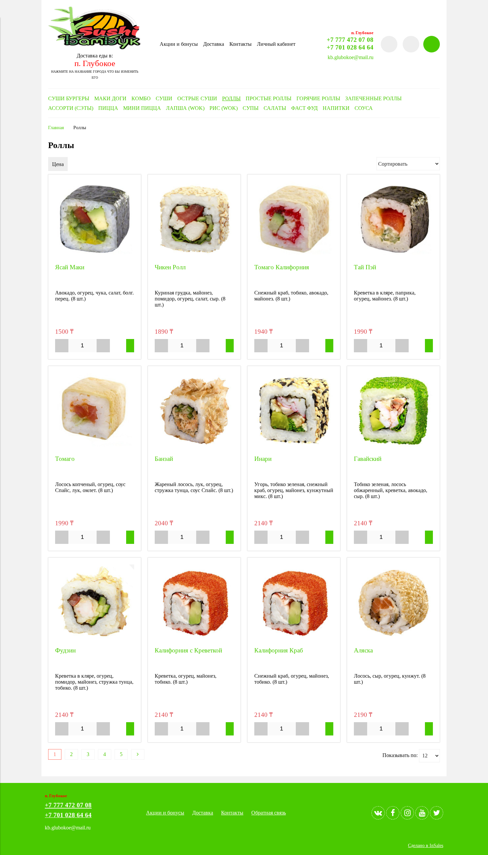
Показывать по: (400, 755)
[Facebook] (392, 812)
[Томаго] (94, 412)
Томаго (65, 458)
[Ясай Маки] (94, 220)
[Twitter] (436, 812)
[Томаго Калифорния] (293, 220)
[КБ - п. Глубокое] (94, 47)
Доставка (213, 44)
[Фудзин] (94, 603)
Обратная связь (268, 812)
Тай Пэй (365, 267)
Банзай (164, 458)
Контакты (240, 44)
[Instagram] (407, 812)
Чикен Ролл (170, 267)
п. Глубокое (94, 63)
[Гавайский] (393, 412)
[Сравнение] (411, 44)
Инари (263, 458)
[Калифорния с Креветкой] (194, 603)
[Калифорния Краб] (293, 603)
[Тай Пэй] (393, 220)
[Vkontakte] (378, 812)
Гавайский (367, 458)
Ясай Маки (69, 267)
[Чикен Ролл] (194, 220)
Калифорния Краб (278, 650)
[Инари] (293, 412)
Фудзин (65, 650)
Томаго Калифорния (281, 267)
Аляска (363, 650)
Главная (56, 127)
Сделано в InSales (425, 845)
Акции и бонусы (179, 44)
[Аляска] (393, 603)
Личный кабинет (276, 44)
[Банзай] (194, 412)
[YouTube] (422, 812)
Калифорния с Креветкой (188, 650)
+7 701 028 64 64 (350, 47)
